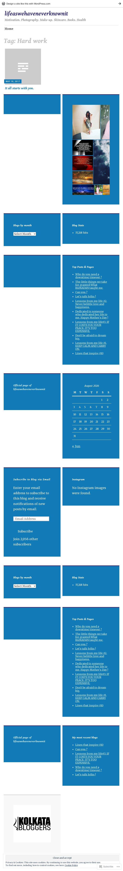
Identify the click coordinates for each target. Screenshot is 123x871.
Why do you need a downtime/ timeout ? (88, 276)
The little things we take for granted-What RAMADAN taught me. (91, 284)
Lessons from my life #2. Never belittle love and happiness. (91, 304)
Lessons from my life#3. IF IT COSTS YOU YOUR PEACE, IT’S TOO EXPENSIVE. (92, 758)
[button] (86, 122)
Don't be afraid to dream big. (90, 337)
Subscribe (25, 531)
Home (9, 29)
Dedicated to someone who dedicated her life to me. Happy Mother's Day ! (91, 314)
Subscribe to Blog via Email (31, 479)
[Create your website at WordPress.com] (61, 3)
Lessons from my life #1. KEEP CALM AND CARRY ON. (91, 346)
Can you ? (81, 292)
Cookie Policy (71, 865)
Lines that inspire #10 (89, 353)
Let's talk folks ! (85, 296)
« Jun (76, 446)
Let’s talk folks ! (85, 774)
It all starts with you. (19, 88)
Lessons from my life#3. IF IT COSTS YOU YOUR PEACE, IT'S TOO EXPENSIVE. (92, 326)
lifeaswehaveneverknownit (36, 13)
